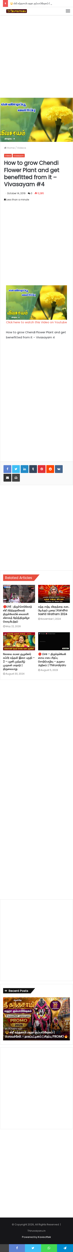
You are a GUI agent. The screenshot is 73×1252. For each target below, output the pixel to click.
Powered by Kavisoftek (36, 1237)
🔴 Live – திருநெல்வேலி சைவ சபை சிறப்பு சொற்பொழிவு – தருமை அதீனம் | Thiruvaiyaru (52, 659)
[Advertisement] (36, 55)
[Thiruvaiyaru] (16, 11)
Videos (21, 148)
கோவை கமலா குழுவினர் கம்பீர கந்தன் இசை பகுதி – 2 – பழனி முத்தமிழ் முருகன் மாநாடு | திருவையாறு (19, 661)
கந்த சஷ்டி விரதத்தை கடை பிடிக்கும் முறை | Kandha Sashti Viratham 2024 (53, 610)
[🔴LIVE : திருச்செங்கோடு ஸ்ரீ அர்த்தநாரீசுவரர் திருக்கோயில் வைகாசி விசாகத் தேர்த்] (19, 594)
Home (10, 148)
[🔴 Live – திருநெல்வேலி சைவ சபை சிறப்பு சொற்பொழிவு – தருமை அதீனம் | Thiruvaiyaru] (54, 641)
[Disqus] (36, 736)
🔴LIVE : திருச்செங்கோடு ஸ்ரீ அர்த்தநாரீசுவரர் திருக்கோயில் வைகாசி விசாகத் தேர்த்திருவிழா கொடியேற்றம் (17, 614)
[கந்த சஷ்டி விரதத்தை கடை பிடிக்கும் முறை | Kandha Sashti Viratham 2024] (54, 594)
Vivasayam (19, 156)
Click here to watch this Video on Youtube (36, 322)
